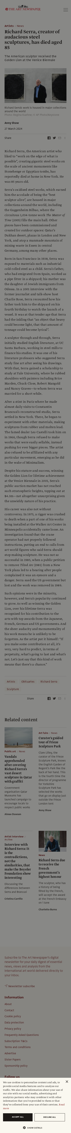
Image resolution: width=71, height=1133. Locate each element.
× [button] (66, 1081)
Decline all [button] (49, 1117)
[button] (34, 1127)
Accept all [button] (18, 1117)
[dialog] (35, 1105)
